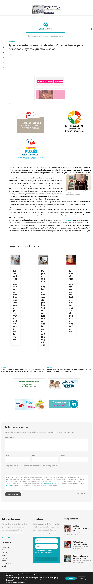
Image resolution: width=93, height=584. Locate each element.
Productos (5, 550)
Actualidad (5, 547)
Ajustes (81, 578)
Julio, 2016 (11, 54)
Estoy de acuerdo (12, 471)
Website (63, 455)
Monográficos (6, 563)
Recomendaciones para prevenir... (80, 557)
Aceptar (70, 578)
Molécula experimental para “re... (81, 528)
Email (34, 455)
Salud (4, 566)
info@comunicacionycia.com (49, 483)
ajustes (22, 582)
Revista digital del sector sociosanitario (45, 36)
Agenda (4, 558)
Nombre (8, 455)
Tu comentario (10, 437)
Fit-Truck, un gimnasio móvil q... (81, 543)
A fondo (4, 555)
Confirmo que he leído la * (44, 551)
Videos (4, 561)
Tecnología (12, 41)
